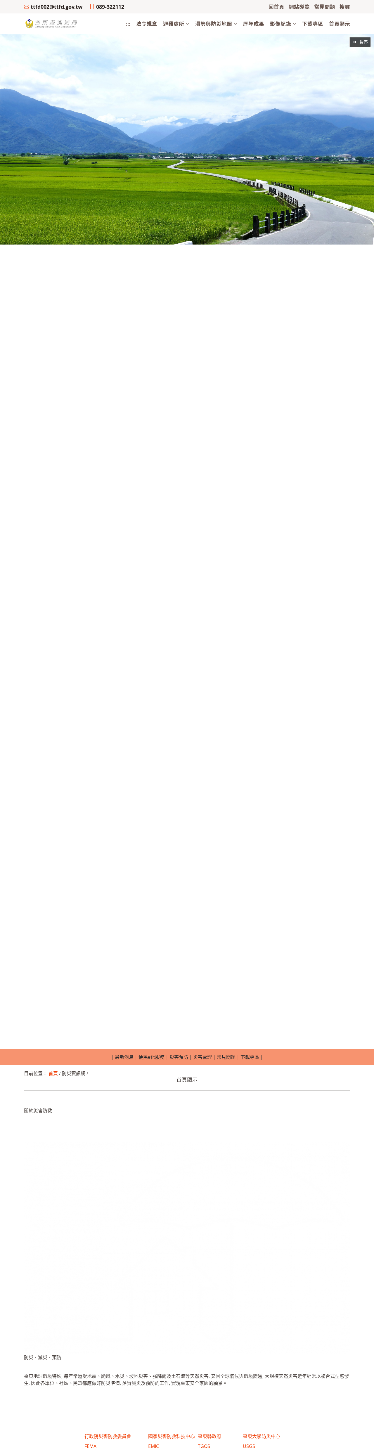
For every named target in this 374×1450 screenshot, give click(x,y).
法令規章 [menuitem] (146, 23)
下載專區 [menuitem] (312, 23)
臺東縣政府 (209, 1436)
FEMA (90, 1446)
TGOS (204, 1446)
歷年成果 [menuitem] (253, 23)
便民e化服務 (151, 1057)
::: (128, 23)
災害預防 (178, 1057)
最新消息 (124, 1057)
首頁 (53, 1073)
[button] (173, 23)
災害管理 (202, 1057)
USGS (249, 1446)
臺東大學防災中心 (261, 1436)
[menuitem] (173, 23)
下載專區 (249, 1057)
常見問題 (226, 1057)
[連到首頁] (51, 23)
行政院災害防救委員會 (107, 1436)
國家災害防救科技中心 (171, 1436)
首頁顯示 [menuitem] (339, 23)
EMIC (153, 1446)
